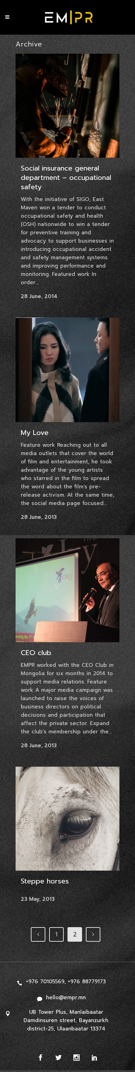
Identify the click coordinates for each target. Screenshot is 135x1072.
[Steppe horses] (67, 819)
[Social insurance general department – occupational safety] (67, 106)
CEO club (36, 652)
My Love (34, 432)
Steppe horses (45, 881)
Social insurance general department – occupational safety (66, 177)
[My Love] (67, 369)
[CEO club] (67, 590)
